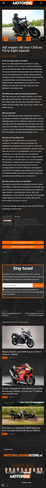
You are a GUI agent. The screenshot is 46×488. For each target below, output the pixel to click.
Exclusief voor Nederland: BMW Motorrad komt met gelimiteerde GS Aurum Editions (21, 429)
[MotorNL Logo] (24, 3)
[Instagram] (18, 466)
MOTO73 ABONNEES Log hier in (23, 242)
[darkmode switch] (4, 485)
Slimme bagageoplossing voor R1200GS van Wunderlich (34, 314)
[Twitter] (23, 466)
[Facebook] (15, 229)
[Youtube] (27, 466)
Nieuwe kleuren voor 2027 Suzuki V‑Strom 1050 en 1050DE (21, 353)
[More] (42, 39)
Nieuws (5, 358)
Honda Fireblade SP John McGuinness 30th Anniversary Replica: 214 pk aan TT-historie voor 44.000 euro (22, 391)
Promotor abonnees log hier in (23, 247)
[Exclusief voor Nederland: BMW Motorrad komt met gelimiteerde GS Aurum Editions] (23, 413)
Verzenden (38, 285)
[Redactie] (7, 223)
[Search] (41, 252)
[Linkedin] (32, 466)
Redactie (14, 56)
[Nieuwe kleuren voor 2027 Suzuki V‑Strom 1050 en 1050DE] (23, 337)
